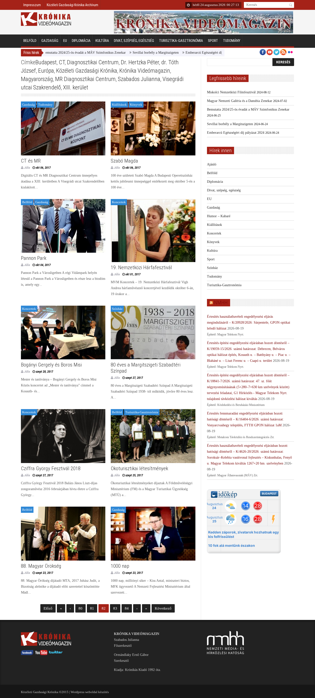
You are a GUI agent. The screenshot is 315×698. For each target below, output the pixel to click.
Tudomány (231, 40)
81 (92, 608)
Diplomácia (81, 40)
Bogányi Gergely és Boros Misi (51, 365)
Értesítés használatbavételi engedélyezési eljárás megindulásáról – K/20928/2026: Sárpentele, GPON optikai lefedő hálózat (248, 322)
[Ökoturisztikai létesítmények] (153, 436)
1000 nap (120, 566)
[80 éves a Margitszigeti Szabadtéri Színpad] (153, 333)
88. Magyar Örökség (41, 566)
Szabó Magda (124, 161)
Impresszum (32, 5)
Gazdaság (49, 40)
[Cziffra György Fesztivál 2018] (63, 436)
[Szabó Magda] (153, 128)
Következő (163, 608)
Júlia (27, 167)
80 (80, 608)
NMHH (221, 303)
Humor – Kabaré (218, 216)
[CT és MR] (63, 128)
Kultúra (102, 40)
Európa (46, 70)
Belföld (29, 40)
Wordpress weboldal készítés (90, 692)
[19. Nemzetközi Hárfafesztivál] (153, 230)
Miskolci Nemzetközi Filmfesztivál (231, 92)
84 (127, 608)
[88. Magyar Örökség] (63, 534)
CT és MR (31, 161)
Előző (48, 608)
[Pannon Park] (63, 226)
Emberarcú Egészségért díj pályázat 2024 (192, 52)
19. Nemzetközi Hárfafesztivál (141, 267)
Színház (117, 309)
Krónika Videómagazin (144, 70)
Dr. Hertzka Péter (140, 62)
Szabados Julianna (139, 79)
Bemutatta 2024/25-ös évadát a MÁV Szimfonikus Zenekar (63, 52)
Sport (213, 40)
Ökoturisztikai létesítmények (139, 468)
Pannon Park (33, 258)
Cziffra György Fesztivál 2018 (50, 468)
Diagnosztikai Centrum (93, 62)
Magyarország (37, 79)
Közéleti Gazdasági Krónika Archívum (72, 5)
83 (115, 608)
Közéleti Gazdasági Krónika (86, 70)
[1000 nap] (153, 534)
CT (62, 62)
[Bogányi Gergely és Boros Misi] (63, 333)
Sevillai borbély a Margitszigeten (134, 52)
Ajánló (211, 164)
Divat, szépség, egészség (134, 40)
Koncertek (119, 202)
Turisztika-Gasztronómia (181, 40)
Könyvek (136, 104)
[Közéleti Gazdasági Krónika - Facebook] (27, 654)
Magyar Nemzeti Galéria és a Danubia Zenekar (239, 101)
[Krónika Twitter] (55, 654)
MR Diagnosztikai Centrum (85, 79)
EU (65, 40)
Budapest (46, 62)
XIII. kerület (75, 87)
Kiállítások (119, 104)
